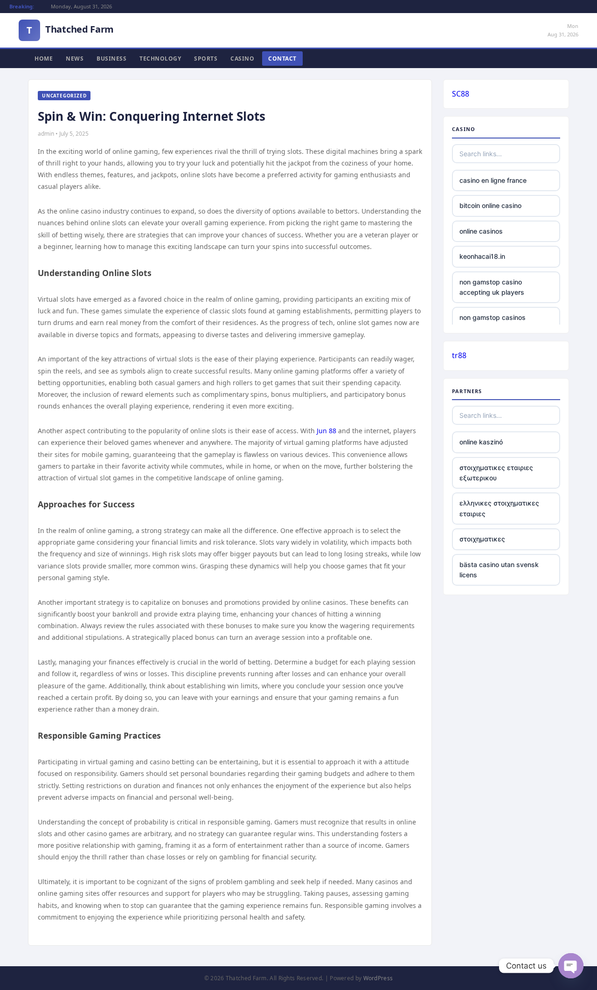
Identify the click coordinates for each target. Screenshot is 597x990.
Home (44, 58)
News (74, 58)
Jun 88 (326, 430)
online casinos (481, 231)
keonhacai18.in (482, 256)
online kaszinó (481, 442)
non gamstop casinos (492, 317)
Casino (242, 58)
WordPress (378, 978)
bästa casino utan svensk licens (499, 570)
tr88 (459, 355)
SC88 (460, 94)
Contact (282, 58)
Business (111, 58)
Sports (205, 58)
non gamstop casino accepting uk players (491, 287)
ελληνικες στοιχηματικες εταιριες (499, 508)
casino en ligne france (493, 180)
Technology (160, 58)
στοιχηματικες (482, 539)
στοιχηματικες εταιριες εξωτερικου (496, 473)
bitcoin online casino (490, 205)
